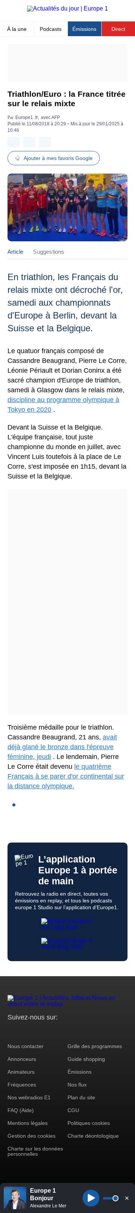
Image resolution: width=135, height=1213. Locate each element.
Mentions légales (28, 1123)
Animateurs (21, 1072)
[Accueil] (67, 8)
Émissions (84, 29)
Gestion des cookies (32, 1136)
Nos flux (77, 1085)
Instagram (25, 1031)
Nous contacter (26, 1046)
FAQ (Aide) (21, 1110)
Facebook (37, 1031)
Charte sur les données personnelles (35, 1151)
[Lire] (90, 1198)
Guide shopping (86, 1059)
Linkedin (76, 1031)
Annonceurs (22, 1059)
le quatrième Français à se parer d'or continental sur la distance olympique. (66, 776)
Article (15, 251)
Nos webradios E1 (29, 1097)
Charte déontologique (93, 1136)
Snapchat (63, 1031)
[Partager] (14, 142)
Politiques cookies (89, 1123)
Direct (118, 29)
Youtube (50, 1031)
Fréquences (22, 1085)
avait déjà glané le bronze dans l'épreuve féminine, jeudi (62, 746)
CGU (73, 1110)
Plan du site (81, 1097)
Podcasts (51, 29)
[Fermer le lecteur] (126, 1197)
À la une (17, 29)
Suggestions (48, 251)
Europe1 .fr (26, 117)
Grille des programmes (95, 1046)
